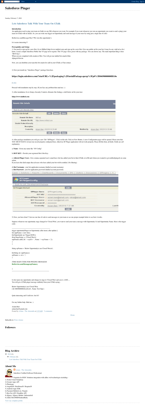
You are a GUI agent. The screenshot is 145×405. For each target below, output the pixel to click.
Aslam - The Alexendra (23, 370)
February (13, 357)
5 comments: (48, 311)
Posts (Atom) (18, 320)
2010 (9, 354)
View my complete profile (14, 400)
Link (14, 83)
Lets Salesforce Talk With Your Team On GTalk (36, 23)
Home (72, 315)
